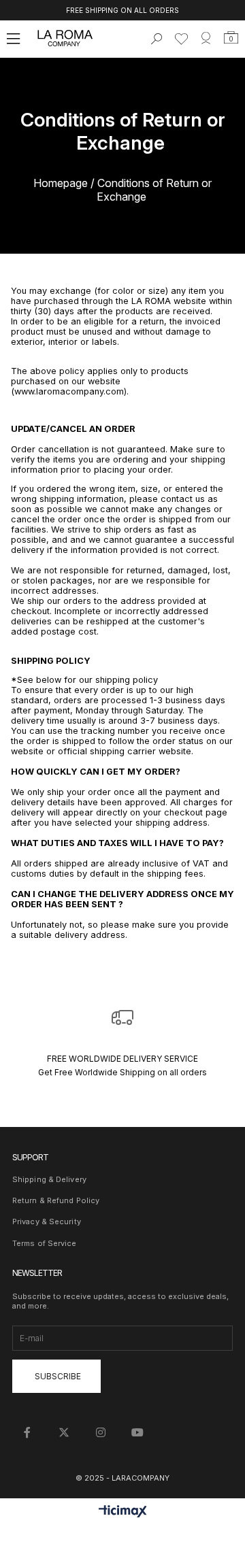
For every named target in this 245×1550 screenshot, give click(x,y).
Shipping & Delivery (49, 1179)
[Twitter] (64, 1432)
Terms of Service (44, 1243)
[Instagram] (101, 1432)
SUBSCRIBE (58, 1376)
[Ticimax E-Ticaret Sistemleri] (123, 1512)
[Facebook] (27, 1432)
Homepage (60, 183)
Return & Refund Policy (55, 1200)
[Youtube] (137, 1432)
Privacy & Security (46, 1221)
